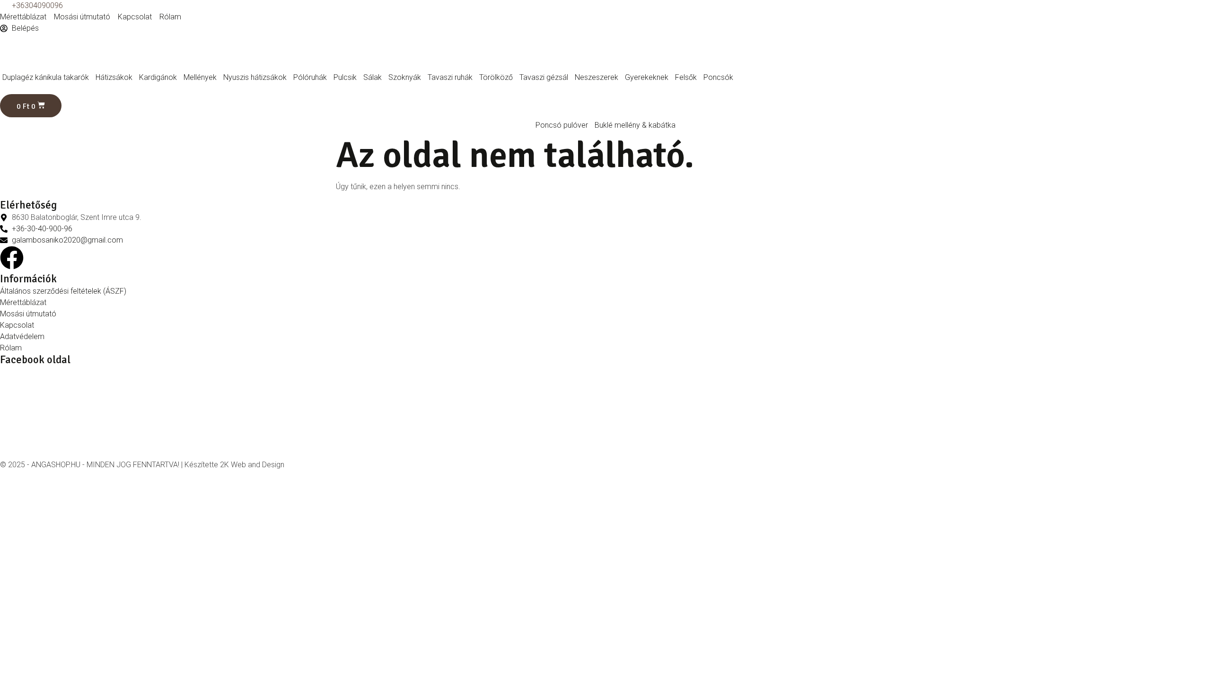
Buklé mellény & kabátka (635, 125)
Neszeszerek (596, 77)
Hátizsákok (114, 77)
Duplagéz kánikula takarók (45, 77)
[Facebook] (12, 258)
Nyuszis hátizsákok (255, 77)
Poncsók (718, 77)
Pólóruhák (310, 77)
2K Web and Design (252, 464)
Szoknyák (404, 77)
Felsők (686, 77)
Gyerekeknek (646, 77)
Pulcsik (345, 77)
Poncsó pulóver (561, 125)
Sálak (372, 77)
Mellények (200, 77)
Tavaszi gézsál (543, 77)
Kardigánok (158, 77)
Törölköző (496, 77)
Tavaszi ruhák (450, 77)
